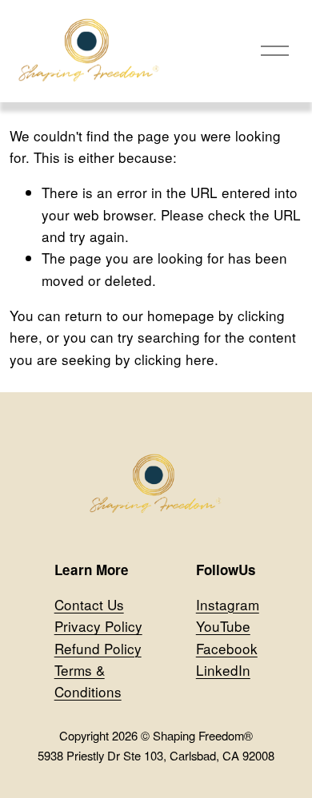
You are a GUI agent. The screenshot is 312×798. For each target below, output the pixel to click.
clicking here (174, 359)
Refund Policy (98, 648)
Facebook (227, 648)
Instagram (227, 604)
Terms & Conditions (88, 680)
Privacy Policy (98, 626)
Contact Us (89, 604)
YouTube (223, 626)
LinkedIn (223, 670)
